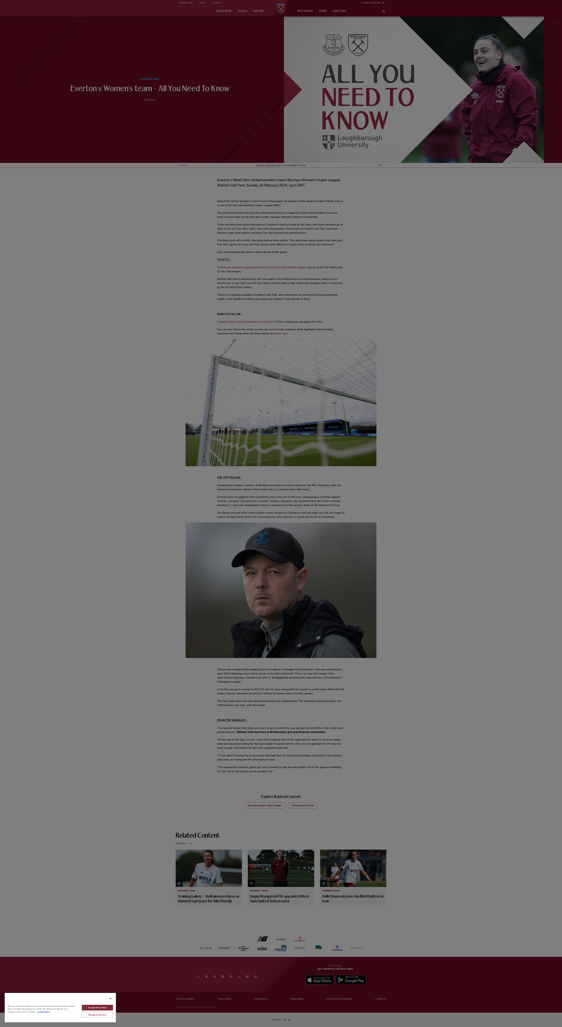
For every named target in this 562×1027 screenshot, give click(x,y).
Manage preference (97, 1015)
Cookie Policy (43, 1012)
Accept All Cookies (97, 1008)
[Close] (110, 998)
